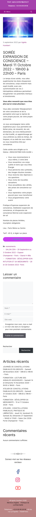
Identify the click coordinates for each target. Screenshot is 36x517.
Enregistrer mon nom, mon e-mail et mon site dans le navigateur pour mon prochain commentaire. (18, 326)
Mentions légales (13, 503)
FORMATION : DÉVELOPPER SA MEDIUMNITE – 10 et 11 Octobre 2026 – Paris (16, 402)
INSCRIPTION (18, 239)
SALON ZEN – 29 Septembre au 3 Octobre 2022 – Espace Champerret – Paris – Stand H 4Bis (17, 253)
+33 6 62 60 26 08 (22, 6)
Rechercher (7, 346)
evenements (11, 246)
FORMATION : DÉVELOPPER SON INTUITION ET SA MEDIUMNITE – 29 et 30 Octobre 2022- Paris (17, 262)
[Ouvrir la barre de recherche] (31, 12)
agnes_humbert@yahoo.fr (20, 2)
